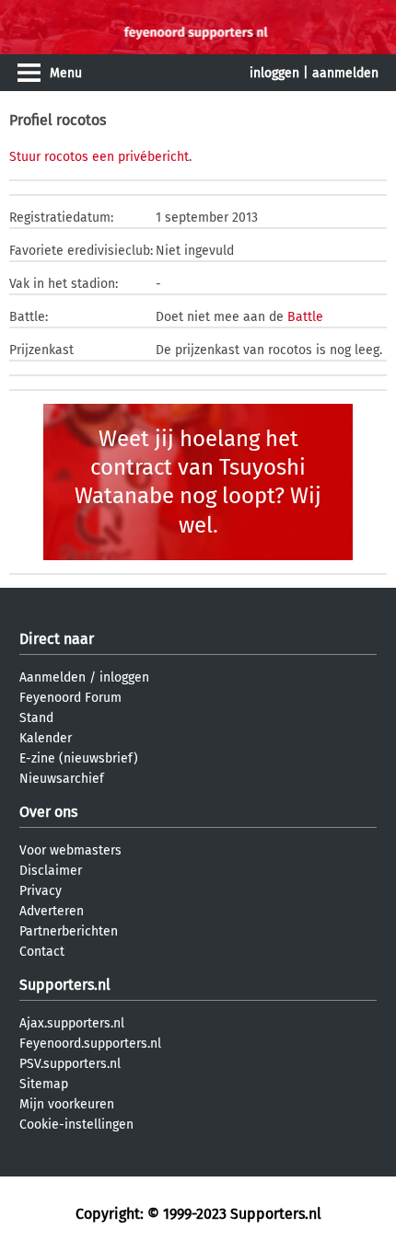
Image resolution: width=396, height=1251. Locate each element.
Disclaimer (50, 870)
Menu (66, 73)
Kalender (45, 738)
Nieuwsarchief (61, 778)
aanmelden (345, 73)
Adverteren (51, 911)
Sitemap (43, 1084)
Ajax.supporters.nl (71, 1023)
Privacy (40, 891)
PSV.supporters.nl (70, 1064)
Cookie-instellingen (76, 1124)
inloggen (274, 73)
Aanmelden (52, 677)
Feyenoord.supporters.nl (90, 1043)
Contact (41, 951)
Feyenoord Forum (70, 698)
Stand (36, 718)
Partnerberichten (68, 931)
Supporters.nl (65, 984)
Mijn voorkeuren (66, 1104)
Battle (305, 317)
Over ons (48, 812)
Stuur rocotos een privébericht (99, 157)
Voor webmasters (70, 850)
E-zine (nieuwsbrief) (78, 758)
